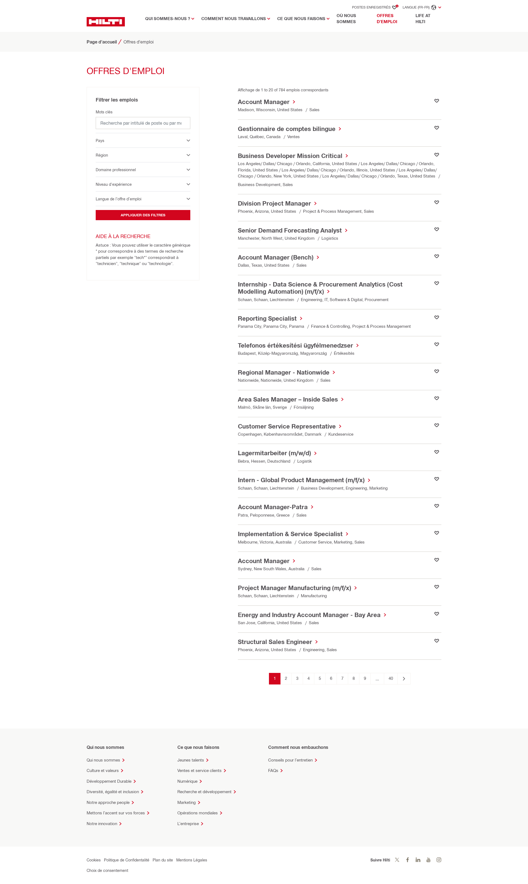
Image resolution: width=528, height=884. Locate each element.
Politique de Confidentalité (126, 860)
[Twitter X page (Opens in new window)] (397, 860)
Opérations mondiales (197, 813)
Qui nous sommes (103, 760)
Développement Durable (109, 781)
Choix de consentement (107, 870)
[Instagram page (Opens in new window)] (438, 860)
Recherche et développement (204, 792)
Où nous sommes (346, 19)
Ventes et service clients (199, 770)
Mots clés (104, 111)
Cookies (94, 860)
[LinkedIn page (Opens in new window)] (418, 860)
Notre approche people (108, 802)
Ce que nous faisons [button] (301, 18)
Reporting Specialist (267, 318)
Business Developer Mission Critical (290, 156)
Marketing (186, 802)
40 (391, 678)
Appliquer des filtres (143, 214)
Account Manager (264, 102)
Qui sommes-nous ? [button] (167, 18)
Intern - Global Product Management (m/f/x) (301, 480)
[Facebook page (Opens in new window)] (407, 860)
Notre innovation (102, 823)
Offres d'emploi (394, 19)
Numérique (187, 781)
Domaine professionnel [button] (116, 169)
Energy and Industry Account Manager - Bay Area (309, 615)
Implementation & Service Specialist (290, 534)
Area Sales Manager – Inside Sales (288, 399)
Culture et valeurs (103, 770)
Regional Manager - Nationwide (283, 372)
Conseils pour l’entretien (290, 760)
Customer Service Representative (287, 426)
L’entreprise (188, 823)
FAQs (273, 770)
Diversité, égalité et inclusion (113, 792)
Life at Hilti (423, 19)
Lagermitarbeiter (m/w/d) (274, 453)
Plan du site (163, 860)
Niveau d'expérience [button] (114, 184)
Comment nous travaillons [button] (233, 18)
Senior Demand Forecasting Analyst (290, 230)
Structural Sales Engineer (275, 642)
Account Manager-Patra (273, 507)
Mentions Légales (191, 860)
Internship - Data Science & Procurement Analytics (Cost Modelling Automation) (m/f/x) (320, 288)
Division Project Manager (274, 203)
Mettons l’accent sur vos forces (116, 813)
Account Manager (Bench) (276, 257)
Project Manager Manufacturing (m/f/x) (294, 588)
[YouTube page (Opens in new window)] (428, 860)
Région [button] (102, 155)
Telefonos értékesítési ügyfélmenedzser (295, 345)
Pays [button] (100, 140)
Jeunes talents (190, 760)
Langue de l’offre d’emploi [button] (118, 198)
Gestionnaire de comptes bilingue (287, 129)
